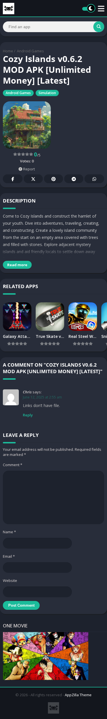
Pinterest (53, 178)
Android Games (30, 50)
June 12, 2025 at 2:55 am (42, 397)
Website (10, 580)
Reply (28, 415)
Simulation (47, 92)
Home (8, 50)
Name (9, 531)
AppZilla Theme (78, 694)
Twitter (33, 178)
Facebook (13, 178)
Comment (12, 464)
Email (9, 556)
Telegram (73, 178)
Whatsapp (94, 178)
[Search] (98, 26)
